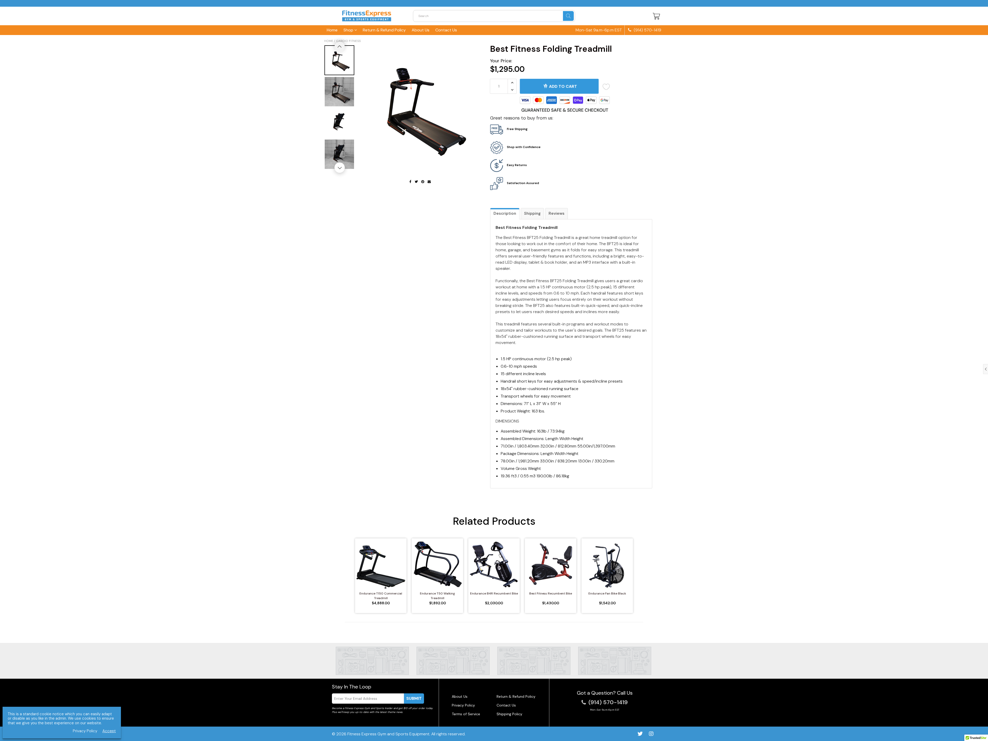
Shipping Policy (509, 714)
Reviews (556, 213)
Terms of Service (466, 714)
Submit (414, 698)
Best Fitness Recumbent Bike (550, 593)
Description (504, 213)
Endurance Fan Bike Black (607, 593)
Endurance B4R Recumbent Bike (494, 593)
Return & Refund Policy (384, 30)
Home (332, 30)
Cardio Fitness (348, 41)
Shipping (532, 213)
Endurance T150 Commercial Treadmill (380, 595)
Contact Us (446, 30)
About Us (420, 30)
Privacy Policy (463, 705)
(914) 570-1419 (647, 30)
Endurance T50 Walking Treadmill (437, 595)
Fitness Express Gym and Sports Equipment (388, 734)
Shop (348, 30)
